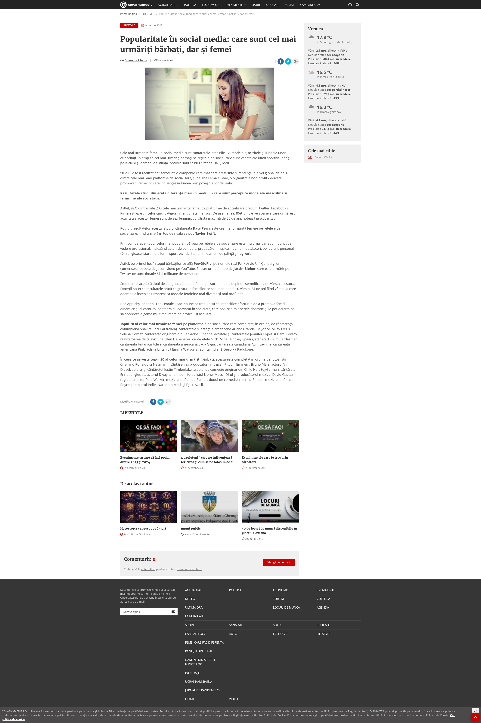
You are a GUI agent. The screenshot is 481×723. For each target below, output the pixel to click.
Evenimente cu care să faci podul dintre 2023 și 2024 (145, 460)
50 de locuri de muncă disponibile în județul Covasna (269, 531)
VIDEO (233, 699)
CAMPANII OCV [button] (310, 5)
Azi (310, 156)
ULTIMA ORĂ (194, 607)
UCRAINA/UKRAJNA (198, 682)
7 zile (318, 156)
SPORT (256, 5)
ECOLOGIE (280, 634)
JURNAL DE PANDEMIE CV (203, 690)
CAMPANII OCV (195, 634)
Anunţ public (190, 528)
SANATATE (272, 5)
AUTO (233, 634)
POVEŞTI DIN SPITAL (199, 651)
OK (475, 710)
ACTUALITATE (194, 590)
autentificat (148, 569)
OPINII (189, 699)
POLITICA (190, 5)
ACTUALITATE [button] (167, 5)
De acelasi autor (136, 483)
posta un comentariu (189, 569)
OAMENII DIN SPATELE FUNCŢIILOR (200, 662)
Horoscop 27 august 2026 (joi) (143, 528)
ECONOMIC (281, 590)
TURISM (278, 599)
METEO (190, 599)
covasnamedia (140, 4)
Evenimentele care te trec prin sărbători (265, 460)
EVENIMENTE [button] (234, 5)
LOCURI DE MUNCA (286, 607)
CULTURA (323, 599)
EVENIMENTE (326, 590)
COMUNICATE (194, 616)
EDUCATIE (164, 14)
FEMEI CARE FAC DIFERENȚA (204, 642)
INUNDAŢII (192, 673)
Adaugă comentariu (279, 562)
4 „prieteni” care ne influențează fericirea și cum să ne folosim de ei (207, 460)
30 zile (328, 156)
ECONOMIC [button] (210, 5)
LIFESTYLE (129, 25)
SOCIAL (289, 5)
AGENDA (323, 607)
